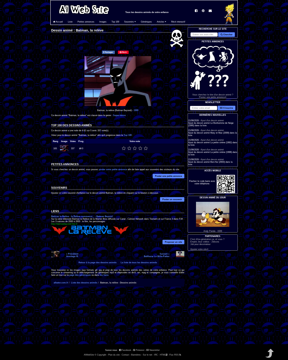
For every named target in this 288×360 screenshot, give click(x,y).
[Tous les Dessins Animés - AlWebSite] (84, 14)
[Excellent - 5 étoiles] (145, 148)
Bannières (136, 355)
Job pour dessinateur (200, 244)
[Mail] (210, 11)
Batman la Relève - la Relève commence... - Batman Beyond (82, 216)
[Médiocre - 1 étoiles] (123, 148)
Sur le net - (148, 355)
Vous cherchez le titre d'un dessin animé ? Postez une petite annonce (212, 95)
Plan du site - (114, 355)
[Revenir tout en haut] (269, 355)
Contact (125, 355)
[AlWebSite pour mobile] (226, 192)
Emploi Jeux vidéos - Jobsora (204, 241)
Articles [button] (161, 21)
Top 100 (115, 21)
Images (102, 21)
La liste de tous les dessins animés (139, 262)
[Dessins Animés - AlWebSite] (229, 24)
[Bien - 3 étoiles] (135, 148)
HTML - (164, 355)
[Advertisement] (117, 318)
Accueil (59, 21)
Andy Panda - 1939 (213, 231)
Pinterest (139, 350)
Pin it (123, 52)
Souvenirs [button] (129, 21)
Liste (70, 21)
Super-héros (119, 115)
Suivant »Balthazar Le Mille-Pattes (156, 255)
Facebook (126, 350)
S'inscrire (227, 108)
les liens (104, 275)
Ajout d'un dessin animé (212, 120)
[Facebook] (196, 11)
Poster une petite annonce (168, 176)
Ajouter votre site (199, 249)
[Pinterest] (203, 11)
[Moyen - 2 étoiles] (129, 148)
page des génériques (80, 275)
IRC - (156, 355)
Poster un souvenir (172, 199)
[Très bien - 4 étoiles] (140, 148)
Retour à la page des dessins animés (97, 262)
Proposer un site (173, 242)
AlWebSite (89, 355)
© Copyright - (101, 355)
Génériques (146, 21)
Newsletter (154, 350)
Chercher (227, 34)
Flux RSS (174, 355)
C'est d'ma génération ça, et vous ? (207, 239)
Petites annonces (86, 21)
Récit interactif (178, 21)
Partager (108, 52)
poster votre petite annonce (113, 169)
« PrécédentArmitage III (72, 255)
